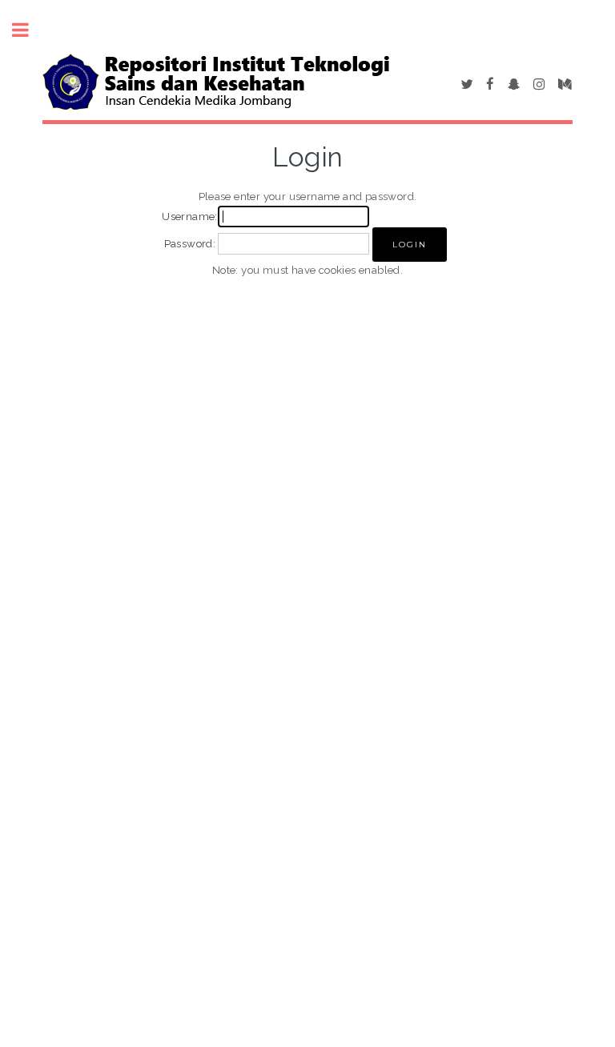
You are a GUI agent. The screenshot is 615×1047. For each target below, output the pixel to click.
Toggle (29, 30)
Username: (190, 216)
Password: (190, 243)
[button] (409, 244)
